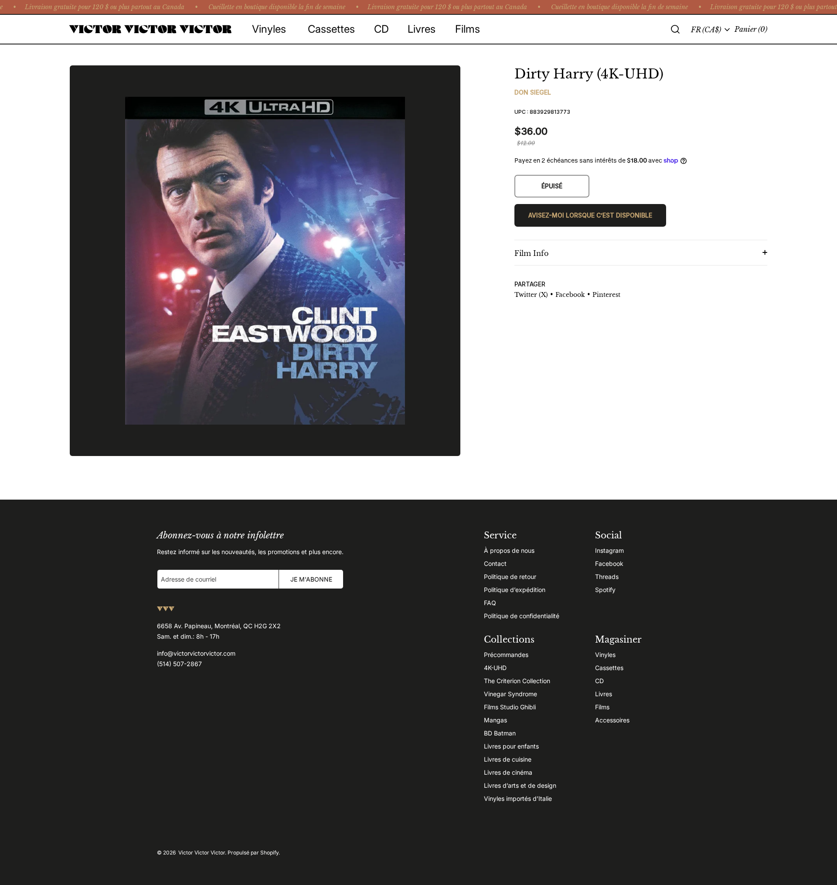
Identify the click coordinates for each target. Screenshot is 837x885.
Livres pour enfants (511, 746)
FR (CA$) (706, 29)
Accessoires (612, 720)
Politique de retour (510, 576)
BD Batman (500, 733)
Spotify (605, 589)
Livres (603, 694)
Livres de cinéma (508, 772)
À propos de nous (509, 550)
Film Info (531, 253)
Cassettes (609, 667)
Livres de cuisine (507, 759)
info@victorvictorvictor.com (196, 653)
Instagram (609, 550)
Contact (495, 563)
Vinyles (605, 654)
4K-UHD (495, 667)
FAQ (490, 602)
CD (599, 680)
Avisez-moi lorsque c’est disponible (590, 215)
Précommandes (506, 654)
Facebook (609, 563)
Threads (607, 576)
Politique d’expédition (514, 589)
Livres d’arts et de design (520, 785)
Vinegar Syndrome (510, 694)
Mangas (495, 720)
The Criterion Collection (517, 680)
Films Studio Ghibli (510, 707)
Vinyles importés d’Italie (518, 798)
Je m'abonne (311, 579)
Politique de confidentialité (521, 616)
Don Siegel (532, 92)
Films (602, 707)
